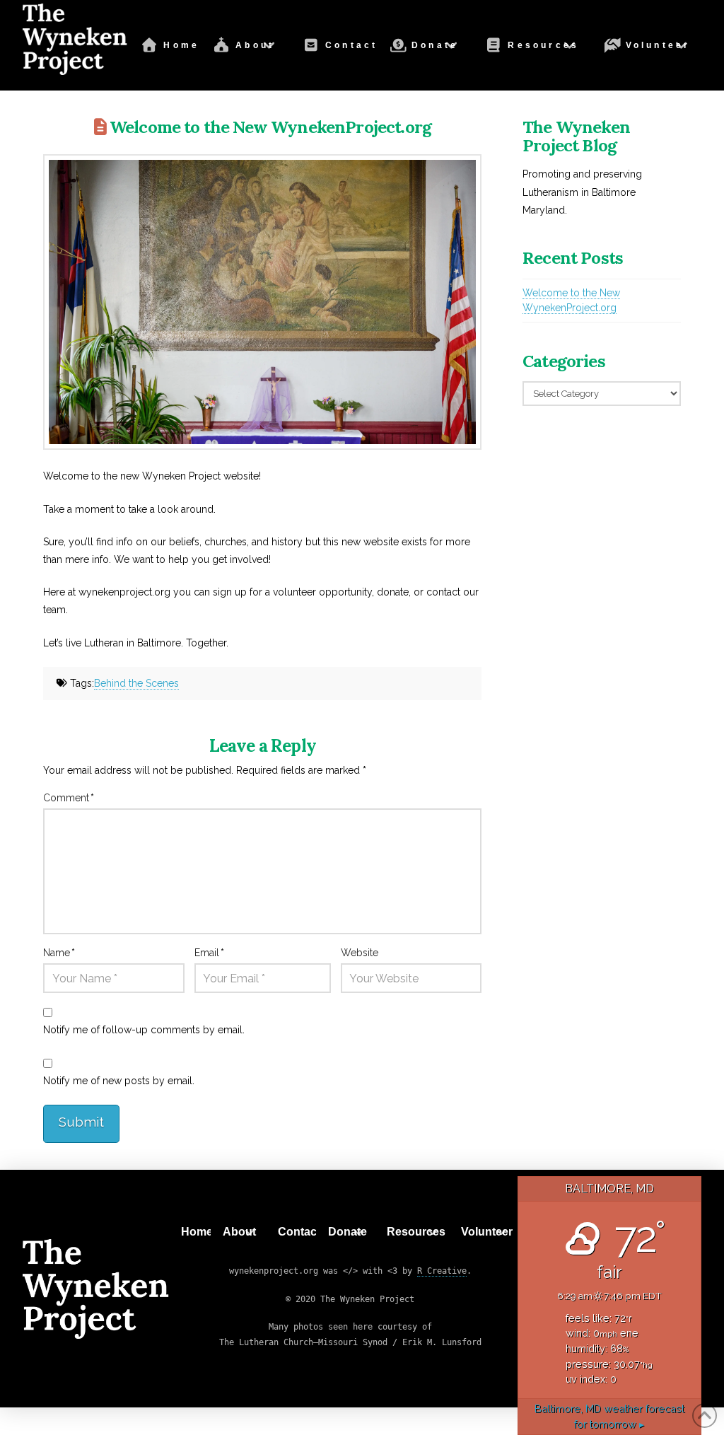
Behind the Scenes (136, 683)
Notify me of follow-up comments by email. (144, 1029)
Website (359, 952)
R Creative (442, 1271)
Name (59, 952)
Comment (68, 797)
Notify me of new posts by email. (118, 1080)
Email (209, 952)
